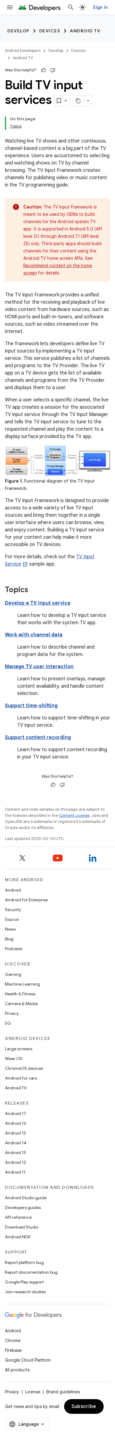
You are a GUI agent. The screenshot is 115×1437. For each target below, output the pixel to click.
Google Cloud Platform (28, 1360)
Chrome (13, 1340)
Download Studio (21, 1227)
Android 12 (15, 1162)
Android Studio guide (26, 1197)
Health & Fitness (20, 994)
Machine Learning (22, 984)
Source (12, 919)
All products (17, 1370)
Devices (49, 31)
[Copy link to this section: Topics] (34, 590)
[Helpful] (43, 70)
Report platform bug (24, 1262)
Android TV (85, 31)
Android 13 (15, 1152)
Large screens (18, 1049)
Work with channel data (34, 635)
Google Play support (24, 1282)
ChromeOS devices (24, 1068)
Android (13, 890)
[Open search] (71, 7)
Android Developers (22, 50)
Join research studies (25, 1291)
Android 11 (15, 1172)
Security (13, 909)
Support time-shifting (31, 706)
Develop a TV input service (38, 603)
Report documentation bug (31, 1272)
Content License (74, 815)
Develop (18, 31)
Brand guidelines (63, 1391)
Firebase (13, 1350)
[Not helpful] (52, 70)
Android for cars (21, 1078)
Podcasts (13, 948)
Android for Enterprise (26, 900)
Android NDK (17, 1237)
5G (8, 1023)
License (32, 1391)
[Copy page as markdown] (78, 101)
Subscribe (83, 1406)
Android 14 (15, 1143)
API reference (18, 1217)
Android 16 (15, 1123)
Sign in (100, 7)
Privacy (12, 1013)
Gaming (13, 974)
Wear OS (13, 1058)
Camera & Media (21, 1003)
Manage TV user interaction (39, 667)
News (10, 929)
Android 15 (15, 1133)
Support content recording (38, 737)
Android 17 (15, 1113)
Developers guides (23, 1207)
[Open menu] (10, 7)
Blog (9, 939)
